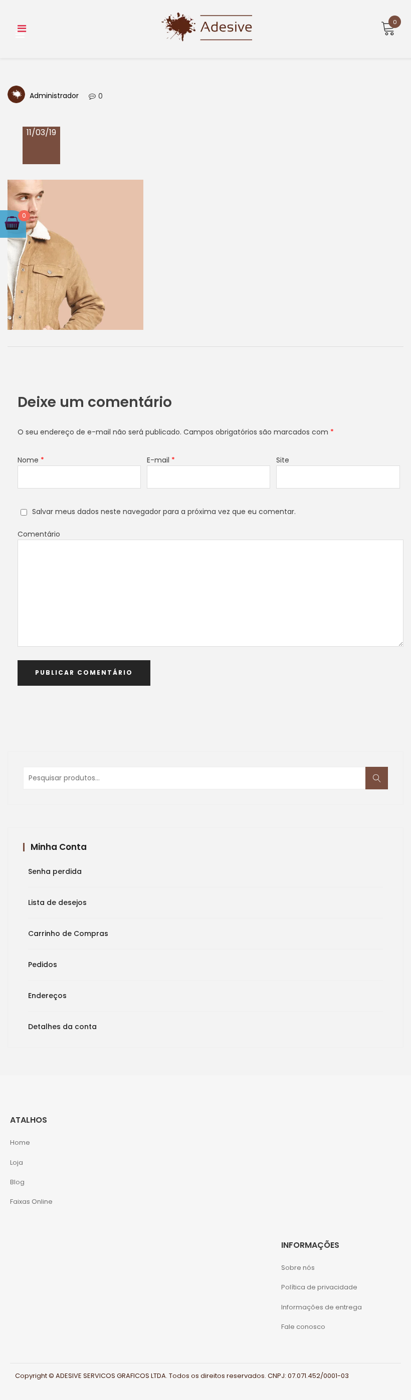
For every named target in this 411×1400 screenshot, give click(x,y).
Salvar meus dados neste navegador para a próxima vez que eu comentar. (164, 512)
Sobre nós (298, 1267)
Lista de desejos (57, 902)
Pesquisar (380, 783)
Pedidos (42, 965)
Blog (17, 1182)
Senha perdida (55, 871)
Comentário (39, 534)
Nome (31, 460)
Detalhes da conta (62, 1027)
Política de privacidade (319, 1287)
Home (20, 1142)
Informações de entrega (321, 1307)
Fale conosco (303, 1326)
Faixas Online (31, 1201)
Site (282, 460)
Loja (16, 1162)
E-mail (161, 460)
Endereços (47, 996)
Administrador (54, 96)
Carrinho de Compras (68, 933)
